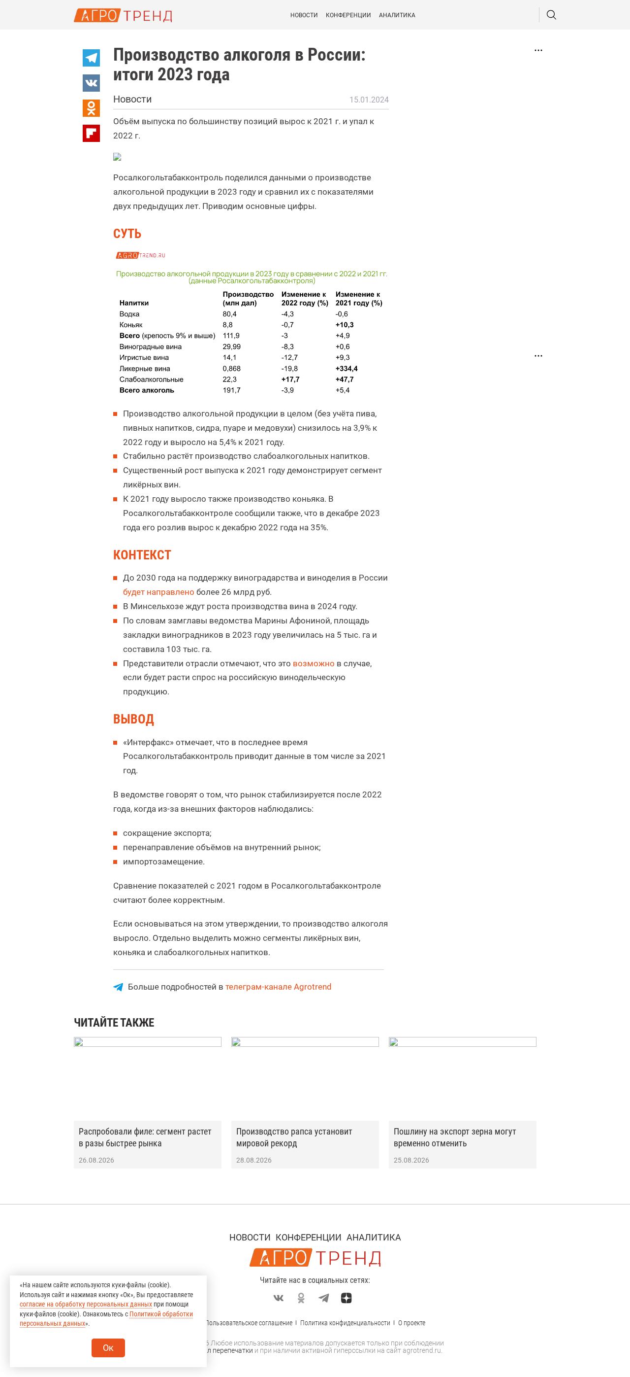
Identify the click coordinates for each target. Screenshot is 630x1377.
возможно (314, 663)
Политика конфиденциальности (345, 1323)
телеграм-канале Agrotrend (278, 987)
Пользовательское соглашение (248, 1323)
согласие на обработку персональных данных (86, 1304)
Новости (304, 15)
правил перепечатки (220, 1350)
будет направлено (158, 592)
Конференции (348, 15)
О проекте (411, 1323)
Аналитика (397, 15)
